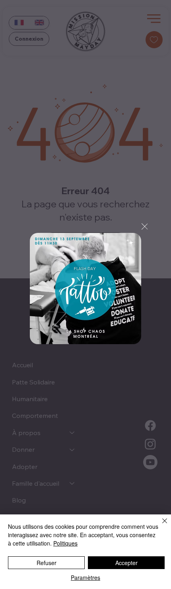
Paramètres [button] (85, 577)
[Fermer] (159, 525)
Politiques (65, 543)
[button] (145, 226)
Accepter (126, 563)
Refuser (46, 563)
